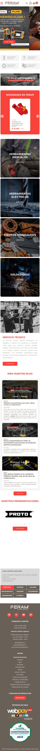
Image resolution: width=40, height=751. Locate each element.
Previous (1, 116)
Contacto (20, 660)
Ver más (20, 47)
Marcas (20, 669)
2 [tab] (13, 524)
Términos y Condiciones (20, 679)
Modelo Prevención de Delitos (20, 684)
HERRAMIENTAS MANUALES (11, 58)
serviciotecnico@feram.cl (20, 647)
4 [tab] (19, 524)
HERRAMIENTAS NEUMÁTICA (32, 66)
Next (37, 116)
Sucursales (20, 674)
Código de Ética (20, 682)
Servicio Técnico (20, 672)
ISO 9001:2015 (20, 667)
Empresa (20, 664)
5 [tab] (21, 524)
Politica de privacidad (20, 677)
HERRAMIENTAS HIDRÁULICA (11, 66)
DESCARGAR (20, 698)
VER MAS (20, 493)
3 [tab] (16, 524)
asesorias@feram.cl (20, 645)
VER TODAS (20, 528)
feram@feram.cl (20, 642)
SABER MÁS (10, 363)
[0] (34, 3)
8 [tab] (30, 524)
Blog (20, 662)
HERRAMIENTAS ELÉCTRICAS (32, 58)
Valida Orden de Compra (20, 687)
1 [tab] (10, 524)
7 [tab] (27, 524)
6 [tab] (24, 524)
